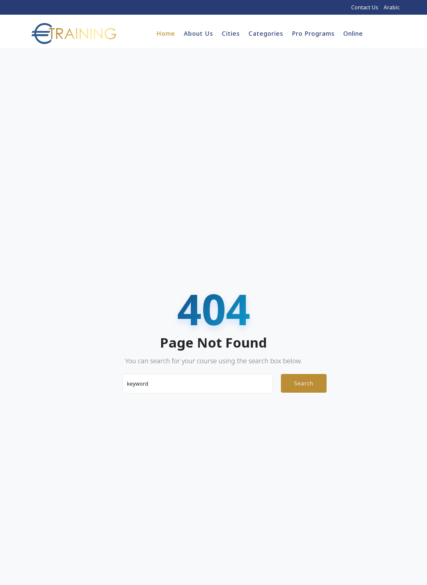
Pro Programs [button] (313, 33)
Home (165, 33)
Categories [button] (266, 33)
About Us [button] (198, 33)
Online (353, 33)
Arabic (392, 7)
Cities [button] (231, 33)
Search (303, 383)
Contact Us (364, 7)
